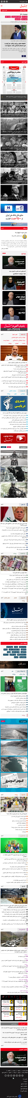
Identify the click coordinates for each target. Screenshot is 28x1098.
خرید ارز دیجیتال (22, 647)
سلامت (23, 343)
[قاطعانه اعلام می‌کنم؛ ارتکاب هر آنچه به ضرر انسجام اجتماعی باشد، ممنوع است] (14, 32)
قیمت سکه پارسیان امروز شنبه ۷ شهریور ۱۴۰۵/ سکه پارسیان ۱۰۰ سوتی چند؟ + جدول (17, 22)
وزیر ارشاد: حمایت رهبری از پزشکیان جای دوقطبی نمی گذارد (14, 418)
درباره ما (25, 1081)
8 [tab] (14, 99)
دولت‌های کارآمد (18, 1007)
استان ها (21, 929)
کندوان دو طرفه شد (22, 956)
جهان (15, 394)
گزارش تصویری (23, 1049)
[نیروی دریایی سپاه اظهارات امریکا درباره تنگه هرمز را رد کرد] (14, 403)
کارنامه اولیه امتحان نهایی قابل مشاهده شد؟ (17, 387)
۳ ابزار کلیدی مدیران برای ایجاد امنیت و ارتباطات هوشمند (14, 910)
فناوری (22, 836)
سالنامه (11, 997)
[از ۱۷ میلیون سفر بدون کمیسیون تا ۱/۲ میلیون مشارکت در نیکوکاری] (14, 845)
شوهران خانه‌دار (23, 818)
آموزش (16, 343)
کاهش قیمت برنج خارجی (21, 577)
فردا (23, 795)
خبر (9, 447)
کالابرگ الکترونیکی (16, 17)
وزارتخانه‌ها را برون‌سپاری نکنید (5, 1008)
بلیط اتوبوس (23, 652)
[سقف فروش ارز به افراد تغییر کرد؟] (14, 563)
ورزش (22, 598)
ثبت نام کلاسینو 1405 (22, 654)
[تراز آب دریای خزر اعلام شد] (14, 764)
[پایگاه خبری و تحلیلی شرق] (23, 6)
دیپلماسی (23, 394)
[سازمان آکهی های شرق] (14, 327)
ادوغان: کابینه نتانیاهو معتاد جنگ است (18, 534)
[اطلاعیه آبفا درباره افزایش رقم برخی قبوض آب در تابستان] (14, 780)
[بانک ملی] (14, 217)
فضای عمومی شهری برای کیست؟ (19, 1002)
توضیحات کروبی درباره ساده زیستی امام (18, 424)
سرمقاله (25, 228)
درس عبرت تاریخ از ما (21, 232)
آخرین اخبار (23, 1024)
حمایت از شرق (24, 1084)
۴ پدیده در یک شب (22, 825)
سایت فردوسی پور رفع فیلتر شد (19, 880)
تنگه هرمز (17, 19)
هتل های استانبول (15, 652)
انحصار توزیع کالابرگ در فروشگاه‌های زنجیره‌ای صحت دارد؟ (14, 584)
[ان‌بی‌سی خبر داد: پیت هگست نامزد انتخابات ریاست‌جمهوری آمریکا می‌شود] (14, 193)
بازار (23, 886)
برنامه (17, 997)
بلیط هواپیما (23, 649)
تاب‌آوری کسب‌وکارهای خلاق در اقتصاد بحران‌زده (16, 882)
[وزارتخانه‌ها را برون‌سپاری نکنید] (11, 1008)
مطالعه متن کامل (4, 248)
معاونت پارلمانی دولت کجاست (5, 1001)
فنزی (18, 998)
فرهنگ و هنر (20, 671)
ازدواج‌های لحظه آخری (21, 823)
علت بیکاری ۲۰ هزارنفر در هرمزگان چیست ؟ (17, 977)
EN (6, 1)
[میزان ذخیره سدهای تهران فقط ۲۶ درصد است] (14, 748)
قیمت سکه (24, 19)
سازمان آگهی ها (24, 1091)
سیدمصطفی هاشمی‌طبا (17, 236)
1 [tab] (26, 99)
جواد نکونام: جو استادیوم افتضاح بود (18, 630)
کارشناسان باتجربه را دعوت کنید (19, 1014)
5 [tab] (19, 99)
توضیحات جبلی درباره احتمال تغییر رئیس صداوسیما (15, 707)
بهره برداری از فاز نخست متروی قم (19, 375)
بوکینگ (8, 652)
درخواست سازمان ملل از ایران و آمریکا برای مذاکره (16, 547)
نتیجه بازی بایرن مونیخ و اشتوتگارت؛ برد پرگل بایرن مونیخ (14, 628)
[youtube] (6, 1075)
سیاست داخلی (12, 391)
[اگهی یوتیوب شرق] (14, 438)
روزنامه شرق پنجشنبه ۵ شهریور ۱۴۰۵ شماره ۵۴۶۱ (16, 97)
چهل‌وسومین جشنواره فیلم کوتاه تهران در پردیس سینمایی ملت (14, 693)
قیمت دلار (24, 17)
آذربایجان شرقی (23, 991)
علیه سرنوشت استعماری (19, 274)
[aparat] (11, 1075)
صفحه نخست (25, 1070)
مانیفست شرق (24, 1086)
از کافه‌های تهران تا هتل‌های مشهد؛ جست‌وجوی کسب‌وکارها (14, 912)
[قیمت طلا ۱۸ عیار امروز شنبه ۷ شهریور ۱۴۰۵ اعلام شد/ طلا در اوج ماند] (14, 110)
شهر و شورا (14, 334)
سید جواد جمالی (19, 1009)
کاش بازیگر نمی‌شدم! (22, 1065)
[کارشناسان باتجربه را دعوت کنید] (25, 1014)
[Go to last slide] (2, 82)
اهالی (6, 997)
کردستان (25, 985)
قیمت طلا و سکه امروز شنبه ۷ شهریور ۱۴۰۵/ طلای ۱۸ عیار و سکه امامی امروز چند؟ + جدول (14, 165)
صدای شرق (4, 1072)
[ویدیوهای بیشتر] (4, 253)
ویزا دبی (16, 647)
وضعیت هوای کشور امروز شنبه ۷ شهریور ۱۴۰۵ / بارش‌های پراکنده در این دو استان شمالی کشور (15, 132)
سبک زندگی (22, 674)
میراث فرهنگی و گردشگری (19, 340)
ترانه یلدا (20, 1005)
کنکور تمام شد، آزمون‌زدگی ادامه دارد (18, 816)
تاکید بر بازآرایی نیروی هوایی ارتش (19, 420)
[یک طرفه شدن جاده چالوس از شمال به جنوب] (14, 353)
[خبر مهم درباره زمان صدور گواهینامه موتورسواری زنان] (14, 490)
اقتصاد (22, 553)
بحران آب (23, 721)
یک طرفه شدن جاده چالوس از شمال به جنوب (17, 362)
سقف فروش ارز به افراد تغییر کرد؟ (20, 572)
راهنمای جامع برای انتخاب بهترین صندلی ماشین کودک (15, 914)
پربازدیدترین (14, 1024)
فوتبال (15, 598)
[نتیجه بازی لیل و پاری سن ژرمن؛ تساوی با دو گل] (14, 610)
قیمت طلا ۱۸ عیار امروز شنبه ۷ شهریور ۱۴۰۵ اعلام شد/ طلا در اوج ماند (14, 115)
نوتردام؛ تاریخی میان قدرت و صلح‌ (19, 821)
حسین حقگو (6, 1016)
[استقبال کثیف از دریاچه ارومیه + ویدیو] (14, 732)
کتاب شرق (4, 10)
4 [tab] (21, 99)
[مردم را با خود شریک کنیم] (11, 1014)
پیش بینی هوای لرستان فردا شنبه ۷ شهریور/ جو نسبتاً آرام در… (13, 381)
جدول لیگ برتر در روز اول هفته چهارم (18, 635)
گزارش (3, 447)
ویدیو (24, 253)
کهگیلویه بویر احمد (23, 979)
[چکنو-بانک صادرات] (14, 208)
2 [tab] (24, 99)
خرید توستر (6, 654)
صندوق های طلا (23, 657)
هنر (12, 671)
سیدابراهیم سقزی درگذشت (20, 705)
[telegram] (17, 1075)
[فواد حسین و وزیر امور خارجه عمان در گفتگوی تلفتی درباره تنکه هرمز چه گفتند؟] (14, 514)
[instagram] (20, 1075)
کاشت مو (16, 657)
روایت (14, 1072)
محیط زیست (6, 340)
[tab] (23, 334)
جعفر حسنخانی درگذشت (21, 698)
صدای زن (23, 447)
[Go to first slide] (3, 1058)
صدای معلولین (22, 664)
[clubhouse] (8, 1075)
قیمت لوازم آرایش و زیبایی (14, 649)
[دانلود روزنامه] (2, 97)
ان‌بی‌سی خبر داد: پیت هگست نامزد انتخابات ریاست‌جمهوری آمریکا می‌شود (14, 198)
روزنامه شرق (23, 10)
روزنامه (10, 343)
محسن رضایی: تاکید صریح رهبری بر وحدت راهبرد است (15, 415)
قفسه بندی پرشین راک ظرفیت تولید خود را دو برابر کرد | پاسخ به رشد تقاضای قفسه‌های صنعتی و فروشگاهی (14, 906)
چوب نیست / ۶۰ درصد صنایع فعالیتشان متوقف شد (15, 582)
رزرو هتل (5, 649)
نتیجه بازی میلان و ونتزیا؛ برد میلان (18, 626)
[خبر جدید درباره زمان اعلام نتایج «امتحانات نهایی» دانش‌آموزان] (14, 176)
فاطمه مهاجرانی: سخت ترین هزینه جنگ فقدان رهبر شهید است (13, 428)
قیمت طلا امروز (13, 654)
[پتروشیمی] (14, 224)
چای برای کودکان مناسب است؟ (19, 369)
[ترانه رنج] (14, 313)
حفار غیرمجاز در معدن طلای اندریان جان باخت (16, 992)
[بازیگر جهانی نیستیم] (14, 298)
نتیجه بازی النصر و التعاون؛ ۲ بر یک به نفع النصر (16, 633)
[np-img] (14, 82)
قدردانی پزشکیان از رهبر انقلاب (20, 431)
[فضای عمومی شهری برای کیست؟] (25, 1002)
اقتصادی (25, 975)
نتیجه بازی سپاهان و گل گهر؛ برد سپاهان (18, 639)
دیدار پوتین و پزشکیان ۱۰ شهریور (19, 426)
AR (4, 1)
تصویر (9, 1072)
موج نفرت (24, 832)
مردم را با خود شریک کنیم (6, 1013)
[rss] (22, 1075)
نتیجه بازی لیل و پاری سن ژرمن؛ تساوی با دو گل (17, 620)
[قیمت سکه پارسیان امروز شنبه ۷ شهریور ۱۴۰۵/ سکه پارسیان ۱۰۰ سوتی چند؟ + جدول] (14, 143)
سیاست (22, 391)
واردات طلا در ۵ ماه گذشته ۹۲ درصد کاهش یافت (16, 579)
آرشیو (2, 62)
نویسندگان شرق (24, 1088)
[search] (2, 1)
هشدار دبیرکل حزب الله (21, 549)
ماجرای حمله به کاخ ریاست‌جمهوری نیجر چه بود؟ (16, 528)
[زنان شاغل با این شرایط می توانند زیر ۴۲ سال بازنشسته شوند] (14, 474)
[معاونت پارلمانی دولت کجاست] (11, 1002)
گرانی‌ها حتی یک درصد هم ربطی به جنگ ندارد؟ (17, 814)
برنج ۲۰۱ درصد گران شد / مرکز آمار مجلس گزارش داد (15, 586)
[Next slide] (25, 56)
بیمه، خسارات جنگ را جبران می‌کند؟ (18, 827)
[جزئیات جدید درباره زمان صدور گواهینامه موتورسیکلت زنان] (14, 457)
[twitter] (14, 1075)
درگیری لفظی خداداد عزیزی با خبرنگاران (18, 637)
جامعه (22, 334)
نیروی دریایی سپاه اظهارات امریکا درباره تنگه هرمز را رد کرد (15, 413)
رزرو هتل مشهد (9, 647)
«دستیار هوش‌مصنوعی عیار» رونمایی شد (18, 866)
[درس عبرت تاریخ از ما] (24, 237)
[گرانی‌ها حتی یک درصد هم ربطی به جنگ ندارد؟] (14, 804)
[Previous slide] (23, 56)
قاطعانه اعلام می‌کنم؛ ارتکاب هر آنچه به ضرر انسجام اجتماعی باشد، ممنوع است (15, 45)
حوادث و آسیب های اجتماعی (18, 337)
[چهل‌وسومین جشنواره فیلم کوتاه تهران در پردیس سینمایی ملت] (14, 684)
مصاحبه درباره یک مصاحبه (20, 829)
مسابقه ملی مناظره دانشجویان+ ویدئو (18, 696)
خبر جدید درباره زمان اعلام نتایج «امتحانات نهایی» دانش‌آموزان (16, 182)
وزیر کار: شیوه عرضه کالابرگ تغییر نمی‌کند (17, 575)
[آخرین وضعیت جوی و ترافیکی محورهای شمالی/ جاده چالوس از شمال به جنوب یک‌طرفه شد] (14, 939)
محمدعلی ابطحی (5, 1004)
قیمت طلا (8, 17)
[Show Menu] (2, 5)
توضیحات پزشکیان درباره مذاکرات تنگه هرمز (17, 422)
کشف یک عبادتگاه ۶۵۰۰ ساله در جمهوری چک (17, 700)
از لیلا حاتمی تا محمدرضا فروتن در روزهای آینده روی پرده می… (13, 709)
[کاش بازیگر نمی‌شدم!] (14, 283)
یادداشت (23, 997)
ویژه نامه (23, 998)
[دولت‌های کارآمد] (25, 1008)
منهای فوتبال (7, 598)
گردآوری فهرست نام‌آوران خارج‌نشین (18, 702)
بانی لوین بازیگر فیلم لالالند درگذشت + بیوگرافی (16, 711)
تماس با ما (25, 1079)
